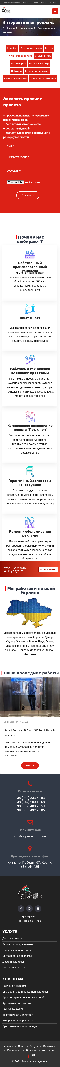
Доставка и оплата (14, 938)
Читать (30, 765)
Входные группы (18, 63)
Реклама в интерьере (39, 63)
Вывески (49, 48)
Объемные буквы (43, 56)
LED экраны (16, 71)
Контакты (48, 1050)
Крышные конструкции (31, 48)
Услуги (34, 1046)
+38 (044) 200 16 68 (30, 802)
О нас (21, 1046)
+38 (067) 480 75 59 (48, 2)
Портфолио (14, 1050)
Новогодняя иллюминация (43, 79)
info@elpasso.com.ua (12, 2)
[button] (55, 11)
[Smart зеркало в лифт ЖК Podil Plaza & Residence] (30, 716)
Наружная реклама (14, 985)
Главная (8, 1046)
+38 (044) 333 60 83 (30, 2)
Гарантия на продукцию (17, 950)
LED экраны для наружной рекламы (25, 991)
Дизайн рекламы (13, 961)
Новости (31, 1050)
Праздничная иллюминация (20, 1026)
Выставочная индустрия (37, 71)
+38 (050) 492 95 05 (30, 810)
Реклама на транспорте (15, 79)
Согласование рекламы (17, 955)
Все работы (12, 48)
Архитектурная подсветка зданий (23, 997)
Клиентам (49, 1046)
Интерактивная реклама (20, 56)
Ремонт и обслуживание (17, 944)
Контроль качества (14, 967)
